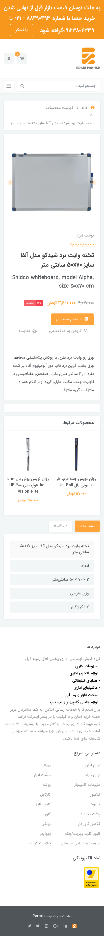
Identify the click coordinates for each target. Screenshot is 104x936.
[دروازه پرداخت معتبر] (91, 877)
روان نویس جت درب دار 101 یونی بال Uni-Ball (76, 482)
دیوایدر (45, 834)
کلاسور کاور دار (89, 824)
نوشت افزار (42, 775)
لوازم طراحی (91, 775)
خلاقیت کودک (40, 843)
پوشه (47, 785)
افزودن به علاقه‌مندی (66, 331)
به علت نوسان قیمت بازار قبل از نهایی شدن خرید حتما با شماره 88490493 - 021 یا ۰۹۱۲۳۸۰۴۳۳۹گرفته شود (52, 19)
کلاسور (95, 795)
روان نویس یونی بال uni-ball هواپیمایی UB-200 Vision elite (28, 485)
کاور (48, 814)
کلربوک (95, 804)
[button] (22, 58)
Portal (38, 916)
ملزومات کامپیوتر (87, 785)
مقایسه (25, 331)
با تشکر (21, 30)
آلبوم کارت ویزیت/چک (82, 834)
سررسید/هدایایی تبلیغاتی (80, 843)
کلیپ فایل (43, 804)
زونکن (46, 824)
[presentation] (93, 182)
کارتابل (45, 795)
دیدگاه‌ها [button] (60, 526)
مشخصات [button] (87, 526)
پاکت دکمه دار (89, 814)
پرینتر (46, 765)
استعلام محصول (70, 319)
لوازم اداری (92, 765)
